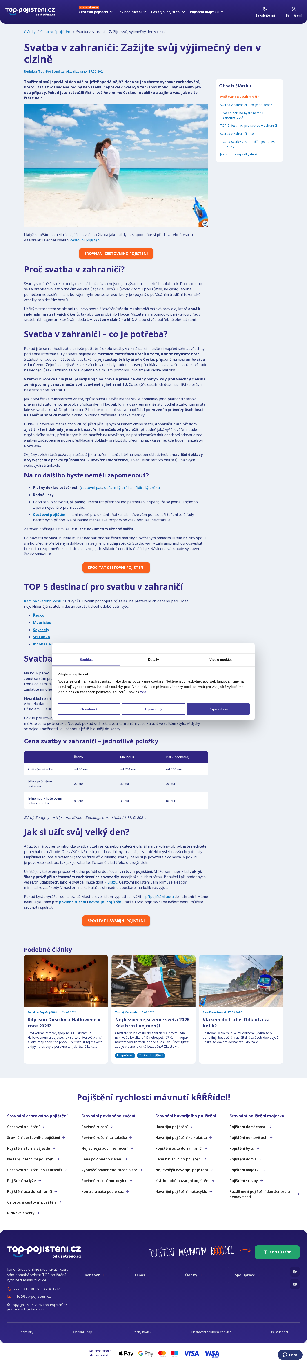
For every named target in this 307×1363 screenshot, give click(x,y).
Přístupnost (279, 1332)
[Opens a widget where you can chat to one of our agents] (290, 1355)
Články (30, 31)
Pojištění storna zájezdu (28, 1148)
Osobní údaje (83, 1332)
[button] (42, 1116)
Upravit (151, 709)
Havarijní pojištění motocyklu (181, 1191)
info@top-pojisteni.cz (32, 1296)
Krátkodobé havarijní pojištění (182, 1180)
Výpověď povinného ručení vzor (109, 1169)
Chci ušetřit (280, 1252)
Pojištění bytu (241, 1148)
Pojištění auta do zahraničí (178, 1148)
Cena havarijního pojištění (178, 1159)
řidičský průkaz (149, 487)
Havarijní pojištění (171, 1126)
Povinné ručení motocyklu (104, 1180)
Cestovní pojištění (55, 31)
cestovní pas (91, 487)
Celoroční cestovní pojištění (32, 1202)
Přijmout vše (218, 709)
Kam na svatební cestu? (44, 601)
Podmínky (26, 1332)
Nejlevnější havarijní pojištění (181, 1169)
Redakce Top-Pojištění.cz (44, 71)
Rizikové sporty (21, 1213)
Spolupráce (245, 1274)
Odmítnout (88, 709)
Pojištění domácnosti (248, 1126)
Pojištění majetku (245, 1169)
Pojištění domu (242, 1159)
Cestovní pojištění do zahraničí (34, 1169)
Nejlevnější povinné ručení (105, 1148)
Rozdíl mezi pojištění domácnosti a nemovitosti (259, 1194)
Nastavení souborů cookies (211, 1332)
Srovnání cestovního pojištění (33, 1137)
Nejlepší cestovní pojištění (30, 1159)
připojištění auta (159, 896)
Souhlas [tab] (86, 659)
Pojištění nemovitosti (248, 1137)
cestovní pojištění (85, 240)
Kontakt (92, 1274)
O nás (140, 1274)
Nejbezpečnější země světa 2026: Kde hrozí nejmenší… (152, 1022)
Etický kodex (142, 1332)
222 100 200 (23, 1289)
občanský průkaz (118, 487)
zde (143, 692)
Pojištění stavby (243, 1180)
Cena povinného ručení (101, 1159)
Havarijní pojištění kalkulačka (181, 1137)
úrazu (112, 882)
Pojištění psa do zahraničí (29, 1191)
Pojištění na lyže (21, 1180)
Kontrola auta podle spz (102, 1191)
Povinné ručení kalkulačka (104, 1137)
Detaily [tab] (153, 659)
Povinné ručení (94, 1126)
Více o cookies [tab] (220, 659)
